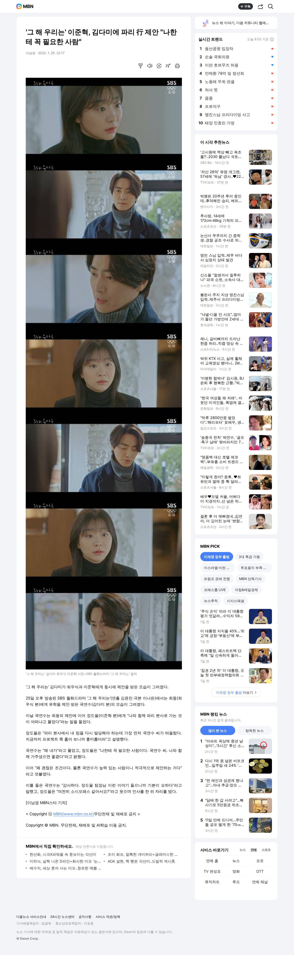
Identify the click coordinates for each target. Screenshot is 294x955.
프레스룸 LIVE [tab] (215, 590)
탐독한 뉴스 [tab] (255, 730)
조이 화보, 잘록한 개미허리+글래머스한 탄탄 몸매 (144, 854)
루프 (236, 882)
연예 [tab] (254, 850)
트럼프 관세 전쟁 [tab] (217, 579)
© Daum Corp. (27, 938)
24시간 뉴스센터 (62, 917)
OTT (260, 871)
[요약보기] (140, 65)
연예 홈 (212, 860)
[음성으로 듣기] (149, 65)
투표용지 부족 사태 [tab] (255, 568)
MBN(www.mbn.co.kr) (73, 814)
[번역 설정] (159, 65)
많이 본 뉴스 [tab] (217, 730)
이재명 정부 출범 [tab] (216, 557)
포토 (260, 860)
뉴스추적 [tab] (211, 601)
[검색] (272, 6)
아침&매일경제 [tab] (246, 590)
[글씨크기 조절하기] (168, 65)
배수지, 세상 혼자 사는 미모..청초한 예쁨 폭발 (66, 868)
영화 (236, 871)
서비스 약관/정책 (108, 917)
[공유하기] (260, 6)
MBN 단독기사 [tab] (250, 579)
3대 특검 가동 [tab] (249, 557)
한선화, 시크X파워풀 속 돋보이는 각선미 (63, 854)
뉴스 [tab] (243, 849)
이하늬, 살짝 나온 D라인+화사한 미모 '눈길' (66, 861)
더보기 (234, 692)
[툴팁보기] (272, 40)
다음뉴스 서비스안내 (31, 917)
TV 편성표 (212, 871)
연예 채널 (260, 882)
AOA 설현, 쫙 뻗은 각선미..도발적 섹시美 (141, 861)
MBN (28, 6)
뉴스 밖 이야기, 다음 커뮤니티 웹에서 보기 (244, 23)
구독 (247, 6)
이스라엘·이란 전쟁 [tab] (218, 568)
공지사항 (85, 917)
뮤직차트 (212, 882)
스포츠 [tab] (266, 850)
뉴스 (236, 860)
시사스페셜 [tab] (235, 601)
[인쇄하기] (177, 65)
